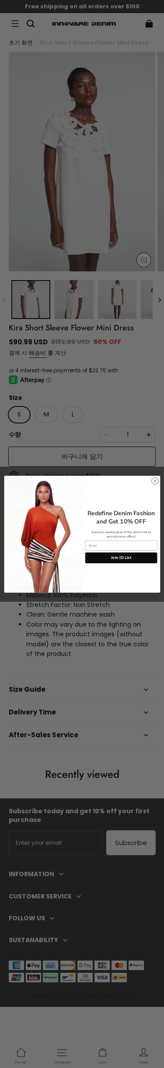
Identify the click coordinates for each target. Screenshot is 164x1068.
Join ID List (121, 557)
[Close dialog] (154, 480)
